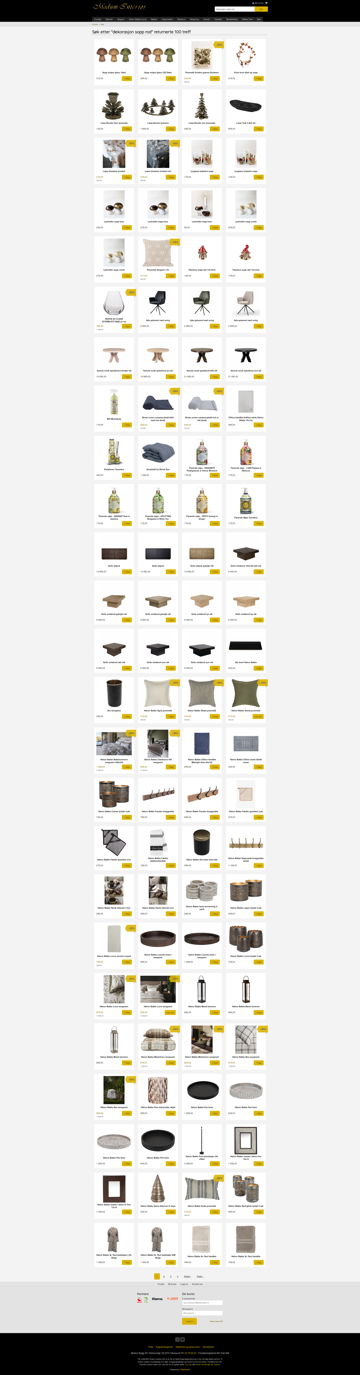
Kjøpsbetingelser (164, 1346)
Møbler (154, 19)
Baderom (181, 19)
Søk (261, 9)
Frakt (150, 1346)
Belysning (194, 19)
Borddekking (232, 19)
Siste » (200, 1276)
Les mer (188, 1364)
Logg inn (184, 1284)
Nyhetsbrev (208, 1346)
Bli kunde (172, 1284)
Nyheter (109, 19)
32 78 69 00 (190, 1353)
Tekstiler (218, 19)
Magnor (120, 19)
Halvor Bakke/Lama (137, 19)
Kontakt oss (197, 1284)
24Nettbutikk (185, 1369)
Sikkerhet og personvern (188, 1346)
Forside (97, 19)
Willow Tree (247, 19)
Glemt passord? (216, 1321)
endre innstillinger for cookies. (208, 1364)
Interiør (206, 19)
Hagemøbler (167, 19)
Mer (259, 19)
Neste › (187, 1276)
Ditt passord (187, 1308)
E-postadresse (188, 1298)
